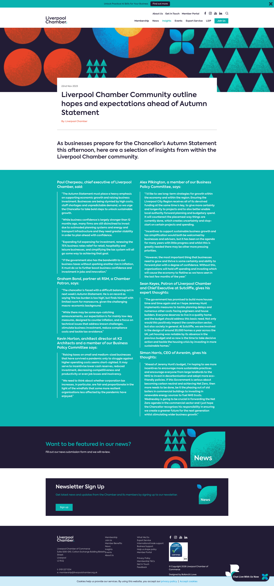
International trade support (150, 543)
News (155, 20)
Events (178, 20)
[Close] (271, 4)
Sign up (64, 507)
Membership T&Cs (146, 561)
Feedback (142, 567)
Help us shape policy (147, 549)
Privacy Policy (143, 558)
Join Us (221, 20)
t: (64, 569)
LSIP (208, 20)
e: (77, 572)
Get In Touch (172, 13)
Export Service (194, 20)
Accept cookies (188, 581)
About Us (158, 13)
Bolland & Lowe (189, 574)
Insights (166, 20)
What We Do (143, 537)
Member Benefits (113, 543)
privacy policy (169, 581)
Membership (141, 20)
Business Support (145, 546)
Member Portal (190, 13)
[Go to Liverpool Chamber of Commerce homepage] (56, 19)
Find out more (160, 3)
